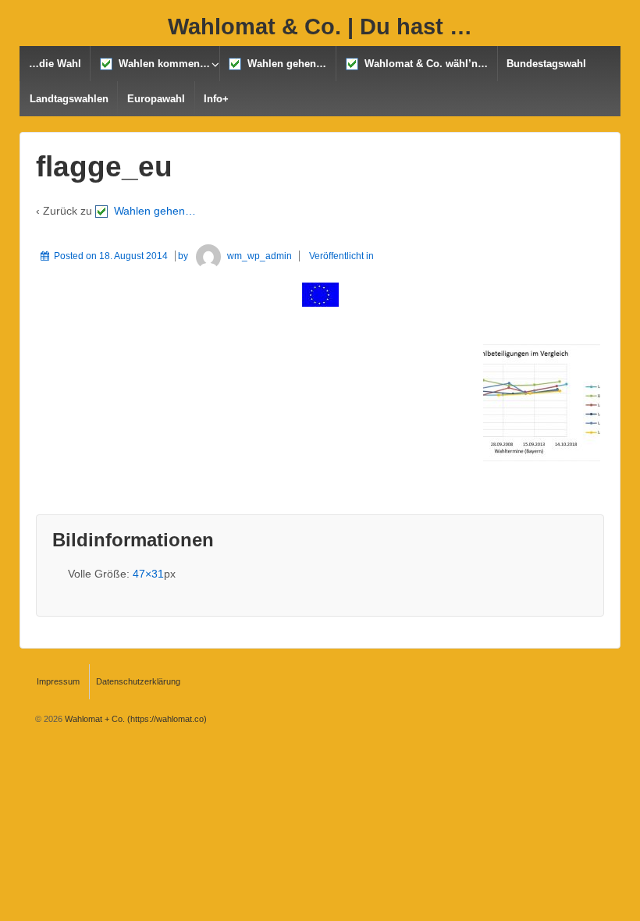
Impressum (58, 681)
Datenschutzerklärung (138, 681)
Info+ (216, 99)
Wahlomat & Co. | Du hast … (320, 26)
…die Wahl (55, 63)
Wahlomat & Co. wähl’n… (423, 63)
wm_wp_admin (259, 256)
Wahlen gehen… (283, 63)
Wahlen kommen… (161, 63)
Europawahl (156, 99)
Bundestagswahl (546, 63)
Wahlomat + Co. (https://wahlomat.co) (134, 719)
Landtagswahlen (69, 99)
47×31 (148, 573)
